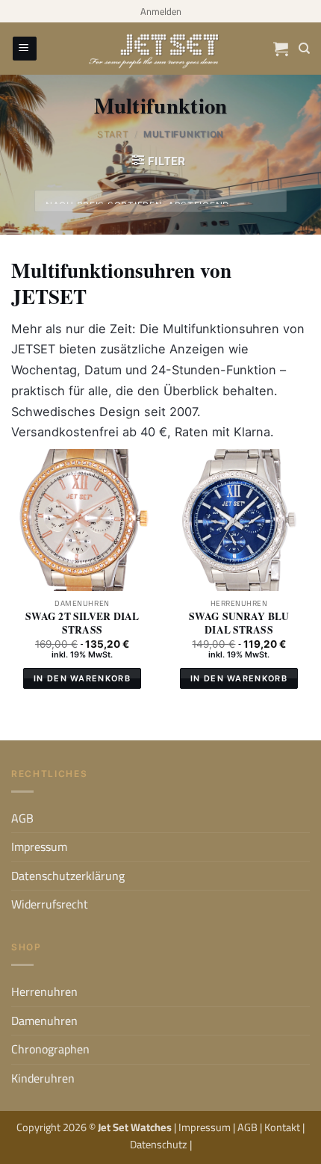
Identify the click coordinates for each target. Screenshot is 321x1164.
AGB (22, 818)
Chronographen (50, 1049)
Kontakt (283, 1127)
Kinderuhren (43, 1078)
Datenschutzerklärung (68, 875)
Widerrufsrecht (49, 904)
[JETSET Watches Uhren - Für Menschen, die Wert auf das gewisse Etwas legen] (160, 49)
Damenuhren (44, 1020)
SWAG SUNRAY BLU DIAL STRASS (239, 623)
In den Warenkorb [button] (82, 678)
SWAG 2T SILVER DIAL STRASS (82, 623)
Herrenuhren (44, 991)
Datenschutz (160, 1144)
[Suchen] (304, 48)
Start (113, 134)
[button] (160, 11)
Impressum (39, 846)
